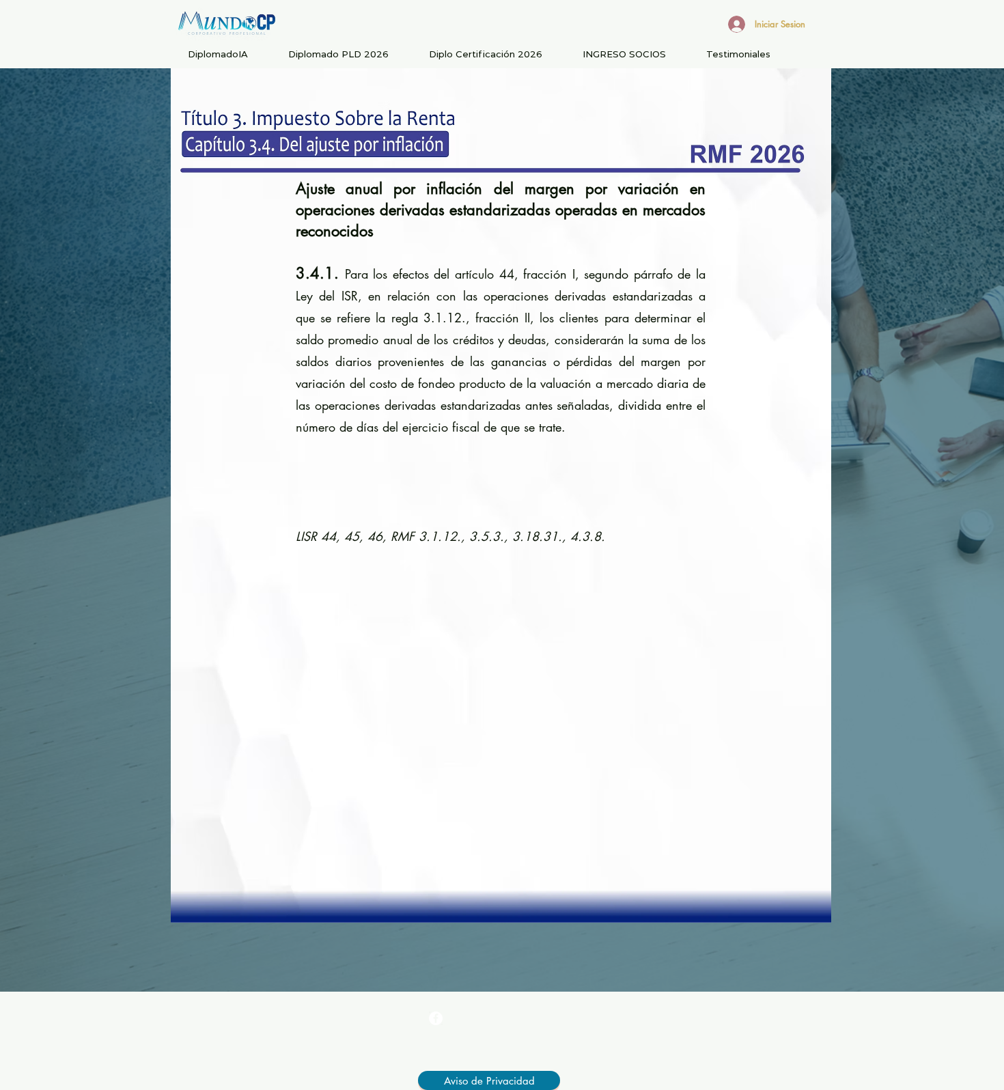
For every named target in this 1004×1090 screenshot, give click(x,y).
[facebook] (436, 1018)
